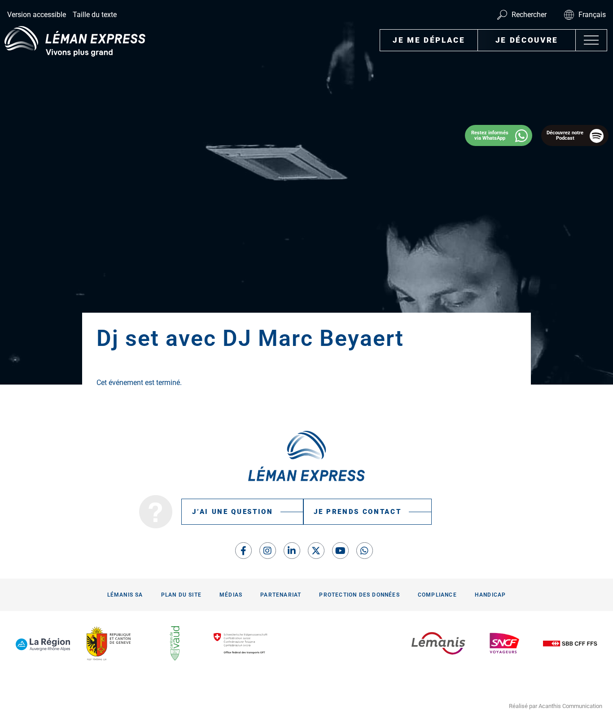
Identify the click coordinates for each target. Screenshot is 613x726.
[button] (591, 40)
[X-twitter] (316, 550)
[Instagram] (267, 550)
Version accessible (36, 14)
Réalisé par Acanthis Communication (555, 706)
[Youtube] (340, 550)
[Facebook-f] (243, 550)
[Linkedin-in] (292, 550)
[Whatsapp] (364, 550)
